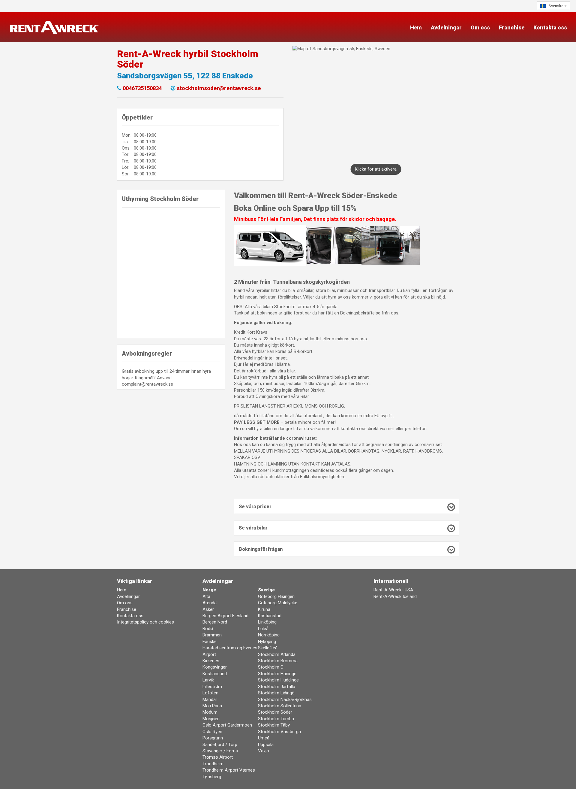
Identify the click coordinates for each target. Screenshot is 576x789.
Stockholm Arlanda (277, 654)
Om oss (480, 27)
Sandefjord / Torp (219, 744)
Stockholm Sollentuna (279, 706)
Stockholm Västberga (279, 731)
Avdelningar (446, 27)
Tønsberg (211, 776)
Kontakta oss (550, 27)
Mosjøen (211, 718)
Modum (210, 712)
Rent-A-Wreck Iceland (395, 596)
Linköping (267, 622)
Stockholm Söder (275, 712)
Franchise (511, 27)
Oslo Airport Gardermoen (227, 725)
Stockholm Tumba (276, 718)
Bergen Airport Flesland (225, 615)
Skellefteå (268, 648)
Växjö (263, 751)
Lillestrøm (212, 686)
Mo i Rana (212, 706)
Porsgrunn (212, 738)
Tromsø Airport (217, 757)
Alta (206, 596)
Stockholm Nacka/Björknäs (285, 699)
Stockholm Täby (274, 725)
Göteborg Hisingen (276, 596)
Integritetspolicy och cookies (145, 622)
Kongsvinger (214, 667)
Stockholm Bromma (278, 660)
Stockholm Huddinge (278, 680)
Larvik (208, 680)
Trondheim (213, 763)
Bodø (207, 628)
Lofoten (210, 693)
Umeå (263, 738)
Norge (209, 590)
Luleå (263, 628)
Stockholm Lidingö (276, 693)
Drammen (212, 635)
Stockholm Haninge (277, 673)
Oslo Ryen (212, 731)
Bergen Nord (214, 622)
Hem (416, 27)
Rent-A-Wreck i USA (393, 590)
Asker (208, 609)
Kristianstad (269, 615)
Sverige (266, 590)
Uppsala (266, 744)
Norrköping (269, 635)
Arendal (210, 602)
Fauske (209, 641)
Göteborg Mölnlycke (277, 602)
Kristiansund (214, 673)
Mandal (209, 699)
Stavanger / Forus (220, 751)
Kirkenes (210, 660)
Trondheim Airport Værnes (228, 770)
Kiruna (264, 609)
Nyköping (267, 641)
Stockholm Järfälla (276, 686)
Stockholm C (271, 667)
